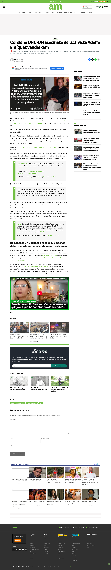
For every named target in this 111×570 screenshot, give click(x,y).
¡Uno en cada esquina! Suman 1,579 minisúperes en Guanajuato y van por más (91, 140)
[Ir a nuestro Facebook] (13, 549)
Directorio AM (56, 567)
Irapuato (41, 12)
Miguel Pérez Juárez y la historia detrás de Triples (17, 389)
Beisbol (59, 549)
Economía (89, 537)
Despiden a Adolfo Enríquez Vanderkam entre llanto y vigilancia (19, 336)
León (29, 12)
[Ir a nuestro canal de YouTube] (19, 549)
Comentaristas (61, 547)
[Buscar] (2, 1)
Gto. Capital (32, 547)
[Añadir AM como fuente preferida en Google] (87, 7)
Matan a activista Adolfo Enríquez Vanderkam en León (58, 336)
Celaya (35, 12)
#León (19, 224)
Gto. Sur (31, 552)
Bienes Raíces (89, 543)
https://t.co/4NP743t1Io (36, 171)
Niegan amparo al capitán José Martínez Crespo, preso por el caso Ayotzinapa (91, 95)
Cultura (73, 541)
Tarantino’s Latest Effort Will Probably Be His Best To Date (72, 503)
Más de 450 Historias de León (17, 374)
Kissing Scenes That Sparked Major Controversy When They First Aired (55, 481)
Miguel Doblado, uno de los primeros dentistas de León (39, 389)
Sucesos (76, 12)
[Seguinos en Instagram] (23, 549)
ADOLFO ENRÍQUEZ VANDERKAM (18, 403)
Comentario (13, 419)
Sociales (74, 547)
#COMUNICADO (22, 164)
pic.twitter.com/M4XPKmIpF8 (27, 173)
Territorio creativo (76, 543)
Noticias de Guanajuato (78, 528)
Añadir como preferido (57, 68)
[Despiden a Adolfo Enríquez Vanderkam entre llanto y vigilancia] (19, 327)
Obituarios (74, 560)
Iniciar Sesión (95, 1)
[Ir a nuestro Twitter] (16, 549)
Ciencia (45, 549)
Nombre (12, 438)
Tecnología (46, 552)
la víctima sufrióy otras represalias (38, 147)
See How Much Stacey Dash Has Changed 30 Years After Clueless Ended (73, 481)
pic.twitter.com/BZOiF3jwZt (34, 232)
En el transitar (75, 549)
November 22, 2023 (52, 235)
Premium (46, 537)
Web (11, 445)
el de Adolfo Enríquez (49, 255)
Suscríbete (102, 1)
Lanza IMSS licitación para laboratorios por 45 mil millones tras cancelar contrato (91, 132)
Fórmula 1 (60, 556)
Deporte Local (61, 558)
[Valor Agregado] (92, 535)
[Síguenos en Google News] (26, 549)
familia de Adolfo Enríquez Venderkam (35, 267)
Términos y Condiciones (48, 567)
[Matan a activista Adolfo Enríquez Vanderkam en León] (59, 327)
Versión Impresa (72, 567)
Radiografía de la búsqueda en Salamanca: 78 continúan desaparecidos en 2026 (91, 157)
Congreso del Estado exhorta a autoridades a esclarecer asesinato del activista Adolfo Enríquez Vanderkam (39, 338)
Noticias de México (64, 528)
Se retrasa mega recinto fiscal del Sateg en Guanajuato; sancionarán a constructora (91, 149)
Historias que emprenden (92, 539)
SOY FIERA (59, 12)
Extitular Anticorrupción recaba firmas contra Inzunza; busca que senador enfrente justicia (91, 78)
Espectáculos (68, 12)
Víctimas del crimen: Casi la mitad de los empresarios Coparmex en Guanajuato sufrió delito (92, 166)
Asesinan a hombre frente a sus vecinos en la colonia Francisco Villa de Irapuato (91, 104)
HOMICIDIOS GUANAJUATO (32, 403)
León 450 (89, 12)
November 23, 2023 (49, 177)
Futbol (59, 537)
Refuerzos (60, 545)
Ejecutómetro (47, 543)
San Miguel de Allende (34, 549)
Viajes (73, 552)
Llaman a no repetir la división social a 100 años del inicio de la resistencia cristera (91, 87)
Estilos (73, 545)
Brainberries (20, 483)
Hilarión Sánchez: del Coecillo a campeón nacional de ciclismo (60, 389)
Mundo (31, 558)
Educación (74, 556)
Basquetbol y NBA (62, 552)
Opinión (83, 12)
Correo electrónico (44, 438)
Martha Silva (19, 59)
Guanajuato (22, 12)
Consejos (74, 558)
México (31, 556)
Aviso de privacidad (39, 567)
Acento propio (75, 539)
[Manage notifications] (109, 564)
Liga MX (59, 539)
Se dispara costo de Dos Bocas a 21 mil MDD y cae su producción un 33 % (91, 113)
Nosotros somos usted (64, 567)
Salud (73, 554)
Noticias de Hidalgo (93, 528)
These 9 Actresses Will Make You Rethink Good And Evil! (54, 503)
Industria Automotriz (91, 541)
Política (45, 539)
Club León (60, 541)
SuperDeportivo (50, 12)
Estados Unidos (33, 554)
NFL (59, 554)
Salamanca (32, 545)
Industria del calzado (91, 545)
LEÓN (41, 403)
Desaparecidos (47, 547)
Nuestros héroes (61, 543)
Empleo (88, 547)
